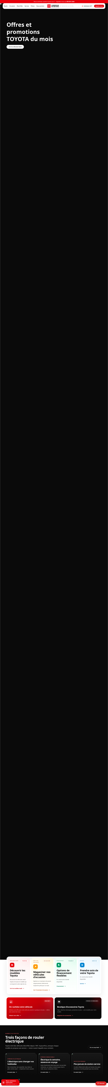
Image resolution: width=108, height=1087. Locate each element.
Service (27, 6)
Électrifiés (20, 6)
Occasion (12, 6)
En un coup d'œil (94, 1047)
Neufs (6, 6)
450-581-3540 (70, 1)
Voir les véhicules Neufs (15, 47)
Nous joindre (40, 6)
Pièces (33, 6)
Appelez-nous (99, 6)
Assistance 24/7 (88, 6)
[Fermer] (19, 1080)
